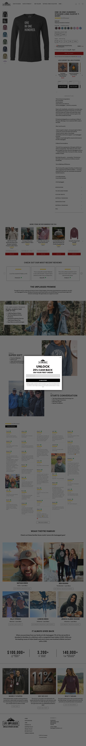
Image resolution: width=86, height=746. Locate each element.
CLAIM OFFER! (43, 380)
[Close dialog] (60, 357)
